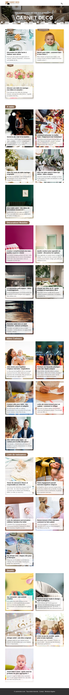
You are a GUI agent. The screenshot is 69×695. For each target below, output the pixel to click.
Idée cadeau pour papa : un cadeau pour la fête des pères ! (18, 441)
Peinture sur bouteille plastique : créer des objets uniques (49, 368)
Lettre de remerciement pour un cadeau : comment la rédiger (48, 405)
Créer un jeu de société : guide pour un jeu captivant (48, 637)
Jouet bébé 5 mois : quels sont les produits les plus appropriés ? (19, 672)
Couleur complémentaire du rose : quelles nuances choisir (19, 252)
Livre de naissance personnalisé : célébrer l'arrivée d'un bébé (19, 521)
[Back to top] (64, 690)
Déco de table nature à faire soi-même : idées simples (48, 173)
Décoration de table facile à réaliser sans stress (17, 53)
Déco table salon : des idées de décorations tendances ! (18, 209)
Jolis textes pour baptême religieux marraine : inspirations (18, 368)
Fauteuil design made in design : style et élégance (49, 600)
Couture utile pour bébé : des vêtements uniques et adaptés (18, 405)
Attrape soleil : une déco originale (19, 638)
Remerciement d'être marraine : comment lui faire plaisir (48, 521)
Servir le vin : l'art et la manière (18, 137)
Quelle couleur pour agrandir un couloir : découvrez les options (48, 252)
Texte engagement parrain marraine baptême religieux (47, 484)
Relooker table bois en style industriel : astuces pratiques (17, 325)
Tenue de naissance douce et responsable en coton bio (17, 484)
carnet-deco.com (20, 691)
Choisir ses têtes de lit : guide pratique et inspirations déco (48, 289)
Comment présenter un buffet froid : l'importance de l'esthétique (49, 136)
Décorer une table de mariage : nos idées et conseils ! (18, 89)
